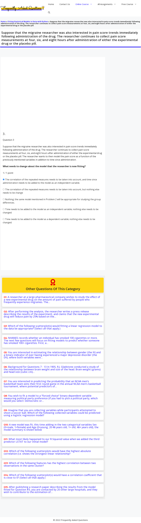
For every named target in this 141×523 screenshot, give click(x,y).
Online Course (82, 4)
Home (51, 4)
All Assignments (105, 4)
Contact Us (64, 4)
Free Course (127, 4)
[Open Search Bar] (49, 12)
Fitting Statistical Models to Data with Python (28, 21)
